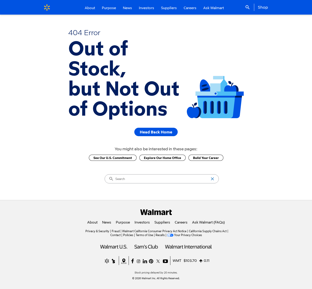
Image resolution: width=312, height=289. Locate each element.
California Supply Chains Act (208, 231)
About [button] (90, 7)
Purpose (123, 222)
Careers (190, 7)
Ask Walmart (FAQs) (208, 222)
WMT (177, 260)
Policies (128, 235)
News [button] (127, 7)
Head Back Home (156, 132)
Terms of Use (144, 235)
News (106, 222)
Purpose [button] (109, 7)
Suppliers (162, 222)
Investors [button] (146, 7)
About (92, 222)
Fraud (116, 231)
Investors (142, 222)
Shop (263, 7)
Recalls (160, 235)
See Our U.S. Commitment (112, 158)
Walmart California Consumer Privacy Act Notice (154, 231)
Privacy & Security (97, 231)
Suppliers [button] (169, 7)
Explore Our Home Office (162, 158)
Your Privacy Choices (188, 235)
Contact (115, 235)
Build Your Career (206, 158)
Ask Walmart (213, 7)
